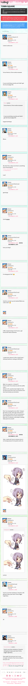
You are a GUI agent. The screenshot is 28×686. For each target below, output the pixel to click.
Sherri (5, 103)
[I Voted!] (8, 38)
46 (13, 672)
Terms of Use (10, 683)
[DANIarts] (4, 157)
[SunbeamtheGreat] (4, 184)
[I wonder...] (12, 38)
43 (7, 672)
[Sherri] (4, 64)
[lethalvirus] (4, 637)
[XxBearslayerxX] (4, 37)
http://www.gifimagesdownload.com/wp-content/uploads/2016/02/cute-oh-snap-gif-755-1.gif (13, 664)
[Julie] (4, 93)
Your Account (6, 681)
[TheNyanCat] (4, 457)
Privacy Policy (21, 681)
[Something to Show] (8, 65)
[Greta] (4, 130)
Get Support (14, 681)
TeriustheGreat (7, 647)
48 (18, 672)
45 (11, 672)
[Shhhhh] (10, 65)
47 (15, 672)
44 (9, 672)
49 (20, 672)
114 (24, 672)
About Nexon (18, 683)
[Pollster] (10, 38)
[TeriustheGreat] (4, 584)
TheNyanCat (7, 529)
